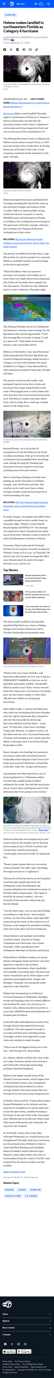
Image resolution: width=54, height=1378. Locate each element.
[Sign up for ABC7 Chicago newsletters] (25, 1344)
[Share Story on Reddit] (17, 49)
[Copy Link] (36, 49)
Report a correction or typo (14, 1172)
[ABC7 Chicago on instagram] (18, 1344)
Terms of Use (7, 1367)
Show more (43, 830)
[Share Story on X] (11, 49)
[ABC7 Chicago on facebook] (5, 1344)
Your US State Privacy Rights (33, 1364)
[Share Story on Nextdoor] (23, 49)
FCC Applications (8, 1370)
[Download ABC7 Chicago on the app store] (9, 1351)
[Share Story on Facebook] (4, 49)
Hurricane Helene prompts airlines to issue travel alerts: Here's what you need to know (26, 242)
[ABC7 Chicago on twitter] (12, 1344)
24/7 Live (21, 4)
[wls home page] (7, 1304)
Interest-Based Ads (21, 1367)
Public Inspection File (38, 1367)
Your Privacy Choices (22, 1361)
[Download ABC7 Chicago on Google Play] (24, 1351)
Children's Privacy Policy (11, 1364)
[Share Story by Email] (30, 49)
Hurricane (8, 113)
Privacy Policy (7, 1361)
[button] (4, 4)
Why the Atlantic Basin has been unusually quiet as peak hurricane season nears (25, 505)
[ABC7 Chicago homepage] (11, 4)
